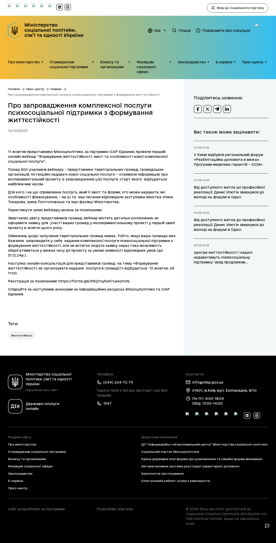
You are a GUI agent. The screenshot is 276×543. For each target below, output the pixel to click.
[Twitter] (198, 415)
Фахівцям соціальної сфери (146, 67)
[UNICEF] (49, 520)
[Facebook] (189, 415)
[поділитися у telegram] (217, 109)
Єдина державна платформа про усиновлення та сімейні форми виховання (201, 459)
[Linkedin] (247, 415)
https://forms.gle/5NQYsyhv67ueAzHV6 (93, 281)
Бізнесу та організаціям (112, 64)
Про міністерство (24, 62)
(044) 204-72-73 (118, 382)
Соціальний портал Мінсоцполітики (170, 451)
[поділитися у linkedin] (227, 109)
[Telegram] (208, 415)
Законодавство (192, 62)
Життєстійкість (21, 335)
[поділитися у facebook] (198, 109)
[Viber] (237, 415)
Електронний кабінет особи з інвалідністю (175, 481)
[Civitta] (138, 516)
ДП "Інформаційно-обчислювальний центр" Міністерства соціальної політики (204, 444)
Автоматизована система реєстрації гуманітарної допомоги (190, 466)
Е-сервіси (224, 62)
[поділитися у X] (207, 109)
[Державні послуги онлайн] (261, 30)
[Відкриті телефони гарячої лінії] (267, 526)
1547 (107, 403)
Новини (56, 89)
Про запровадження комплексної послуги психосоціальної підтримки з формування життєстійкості (84, 94)
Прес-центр (252, 62)
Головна (14, 89)
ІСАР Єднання (121, 152)
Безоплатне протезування (162, 473)
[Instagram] (218, 415)
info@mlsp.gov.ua (207, 382)
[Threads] (257, 415)
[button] (42, 62)
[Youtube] (227, 415)
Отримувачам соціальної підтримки (69, 64)
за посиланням (88, 210)
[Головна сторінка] (48, 30)
